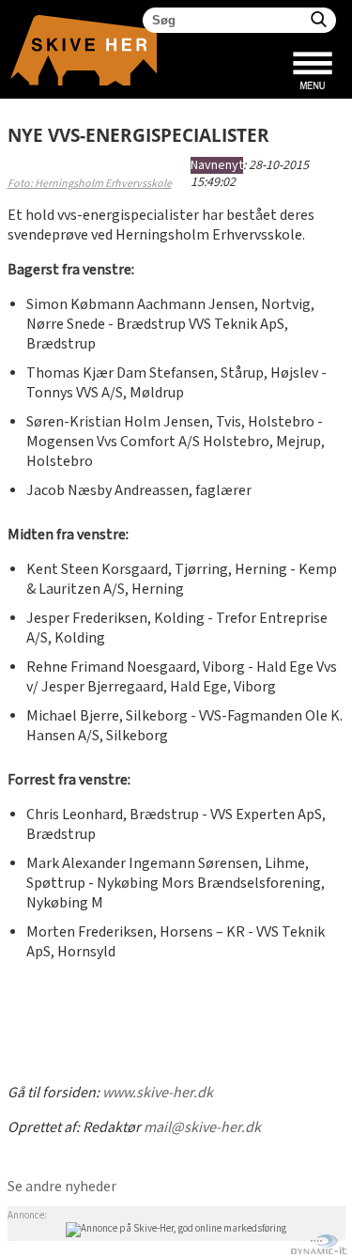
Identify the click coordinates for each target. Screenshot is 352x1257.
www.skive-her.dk (157, 1093)
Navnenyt (217, 165)
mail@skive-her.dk (202, 1128)
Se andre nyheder (62, 1187)
